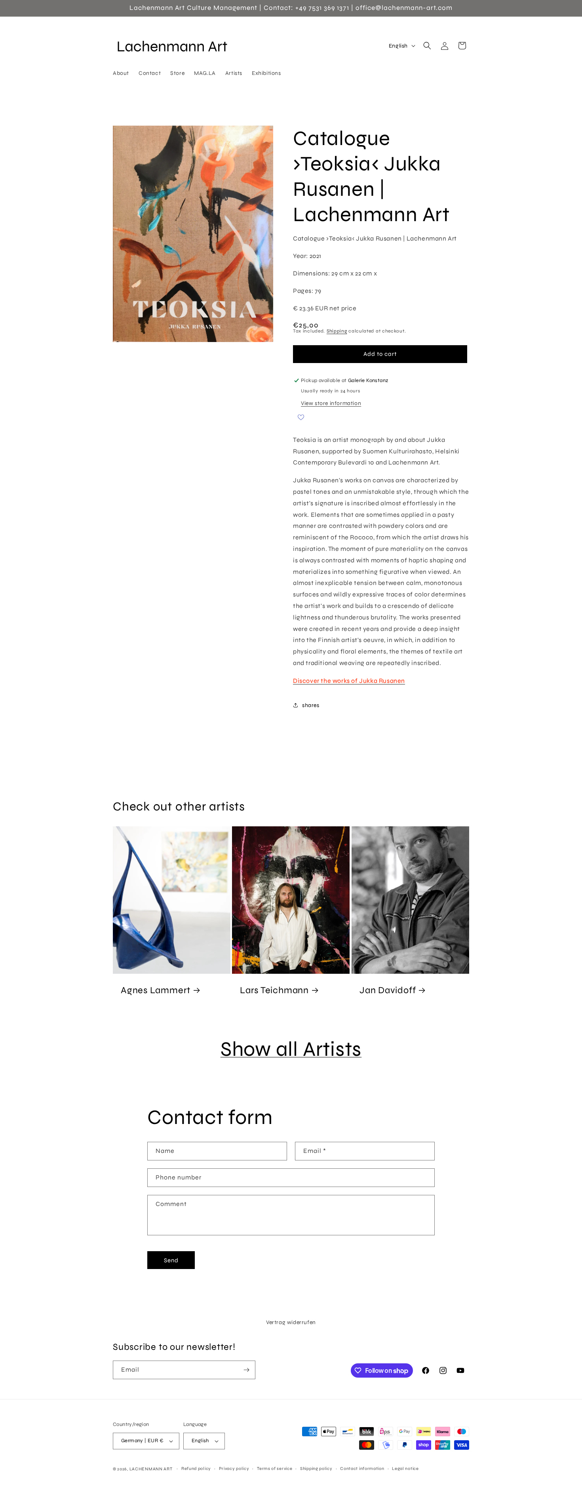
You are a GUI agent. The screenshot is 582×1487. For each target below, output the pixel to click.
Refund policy (196, 1468)
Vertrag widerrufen (291, 1322)
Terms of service (274, 1468)
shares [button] (311, 705)
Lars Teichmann (274, 989)
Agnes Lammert (155, 989)
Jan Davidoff (387, 989)
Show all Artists (291, 1049)
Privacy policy (234, 1468)
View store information (331, 403)
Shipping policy (316, 1468)
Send (171, 1260)
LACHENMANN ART (151, 1469)
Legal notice (405, 1468)
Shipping (337, 331)
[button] (427, 45)
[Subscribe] (246, 1370)
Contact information (362, 1468)
